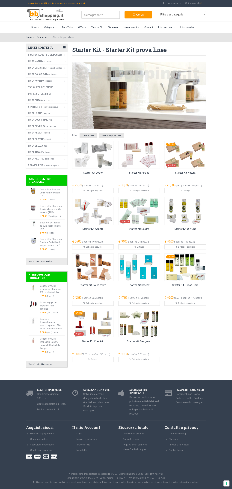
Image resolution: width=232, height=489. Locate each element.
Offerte (82, 27)
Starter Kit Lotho (93, 172)
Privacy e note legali (179, 444)
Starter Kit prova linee (111, 135)
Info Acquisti (130, 27)
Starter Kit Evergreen (139, 341)
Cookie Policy (176, 450)
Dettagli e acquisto (94, 191)
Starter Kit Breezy (139, 285)
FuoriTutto (67, 27)
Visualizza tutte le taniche (40, 261)
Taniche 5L (96, 27)
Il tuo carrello (187, 27)
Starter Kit (42, 37)
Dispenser (113, 27)
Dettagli (186, 191)
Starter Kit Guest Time (185, 285)
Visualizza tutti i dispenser (40, 364)
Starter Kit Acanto (93, 228)
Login (79, 433)
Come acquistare (39, 439)
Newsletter (82, 450)
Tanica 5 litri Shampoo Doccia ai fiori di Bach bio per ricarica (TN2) (51, 242)
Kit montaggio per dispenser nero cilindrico (48, 305)
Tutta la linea (88, 135)
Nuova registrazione (87, 439)
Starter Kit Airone (139, 172)
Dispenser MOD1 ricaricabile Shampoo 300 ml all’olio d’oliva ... (50, 289)
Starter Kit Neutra (139, 228)
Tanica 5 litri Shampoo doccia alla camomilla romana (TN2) (51, 209)
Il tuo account (165, 27)
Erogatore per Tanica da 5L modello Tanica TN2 (50, 225)
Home (29, 37)
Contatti (148, 27)
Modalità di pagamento (42, 433)
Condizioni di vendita (41, 450)
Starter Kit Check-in (92, 341)
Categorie (49, 27)
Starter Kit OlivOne (185, 228)
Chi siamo (174, 439)
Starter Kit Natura (185, 172)
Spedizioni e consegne (42, 444)
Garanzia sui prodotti (133, 433)
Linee (34, 27)
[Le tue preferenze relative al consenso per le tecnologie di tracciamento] (226, 483)
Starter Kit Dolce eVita (93, 285)
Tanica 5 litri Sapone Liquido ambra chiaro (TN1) (50, 192)
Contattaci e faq (177, 433)
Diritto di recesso (131, 439)
